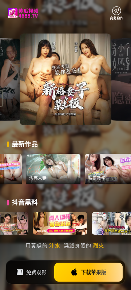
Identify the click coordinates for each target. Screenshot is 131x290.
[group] (59, 169)
